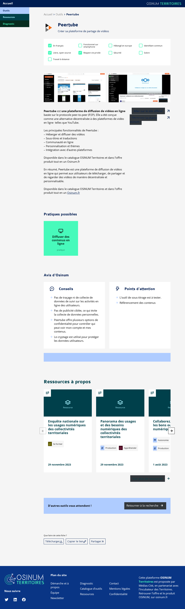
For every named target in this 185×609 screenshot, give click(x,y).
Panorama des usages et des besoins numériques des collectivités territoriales (118, 429)
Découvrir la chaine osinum (143, 119)
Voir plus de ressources (147, 478)
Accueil (8, 3)
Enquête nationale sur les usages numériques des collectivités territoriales (67, 427)
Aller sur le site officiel (148, 111)
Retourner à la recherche (142, 505)
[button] (171, 431)
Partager (96, 541)
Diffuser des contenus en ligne (61, 240)
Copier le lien (75, 541)
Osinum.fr (73, 192)
